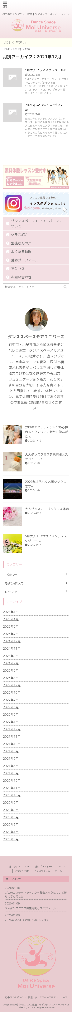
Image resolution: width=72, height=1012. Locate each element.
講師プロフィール (25, 260)
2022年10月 (12, 692)
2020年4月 (11, 832)
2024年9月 (11, 656)
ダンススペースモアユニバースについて (37, 224)
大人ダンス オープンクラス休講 (47, 509)
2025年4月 (11, 619)
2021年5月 (11, 773)
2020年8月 (11, 810)
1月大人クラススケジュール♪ (45, 70)
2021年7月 (11, 758)
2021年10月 (12, 744)
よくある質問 (21, 251)
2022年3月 (11, 707)
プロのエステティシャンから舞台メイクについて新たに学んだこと (46, 432)
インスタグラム (42, 871)
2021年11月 (12, 736)
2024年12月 (12, 641)
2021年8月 (11, 751)
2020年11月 (12, 788)
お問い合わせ (21, 277)
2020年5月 (11, 824)
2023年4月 (11, 678)
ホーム (58, 871)
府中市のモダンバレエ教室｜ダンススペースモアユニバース (36, 997)
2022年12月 (12, 685)
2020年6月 (11, 817)
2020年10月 (12, 795)
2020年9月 (11, 802)
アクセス (18, 268)
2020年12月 (12, 780)
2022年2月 (11, 714)
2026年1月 (11, 612)
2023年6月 (11, 670)
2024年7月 (11, 663)
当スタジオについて (19, 866)
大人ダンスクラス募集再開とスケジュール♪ (31, 908)
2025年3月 (11, 626)
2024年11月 (12, 648)
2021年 (17, 49)
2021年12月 (12, 729)
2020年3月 (11, 839)
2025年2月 (11, 634)
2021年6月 (11, 766)
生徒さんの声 (21, 243)
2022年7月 (11, 700)
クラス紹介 (19, 234)
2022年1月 (11, 722)
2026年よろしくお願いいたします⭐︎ (26, 920)
